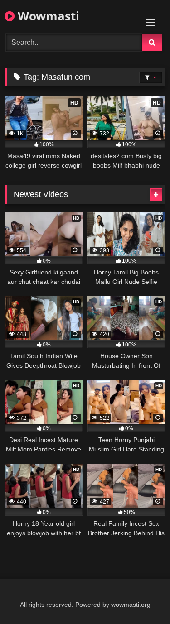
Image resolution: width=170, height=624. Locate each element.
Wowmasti (47, 16)
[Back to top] (142, 597)
